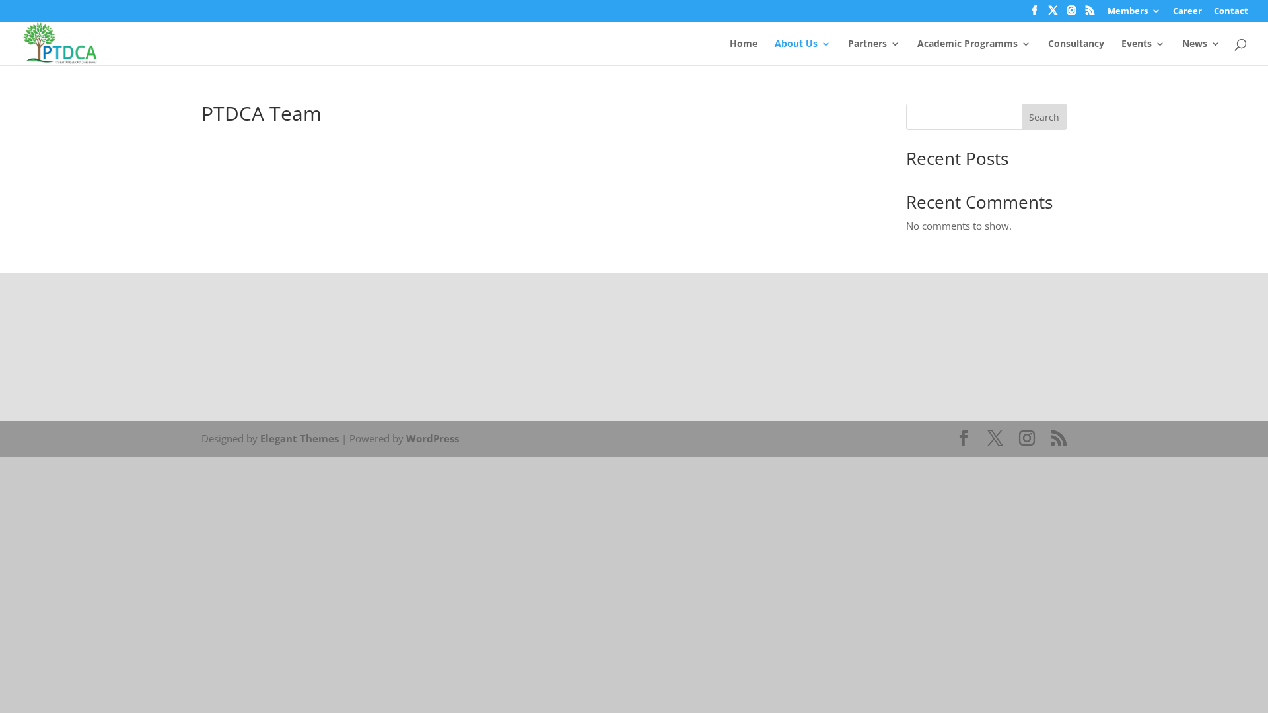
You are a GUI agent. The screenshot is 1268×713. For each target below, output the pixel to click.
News (1194, 44)
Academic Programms (967, 44)
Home (743, 44)
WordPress (432, 438)
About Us (796, 44)
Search (1044, 117)
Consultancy (1076, 44)
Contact (1231, 12)
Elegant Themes (299, 438)
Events (1136, 44)
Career (1187, 12)
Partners (867, 44)
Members (1128, 12)
